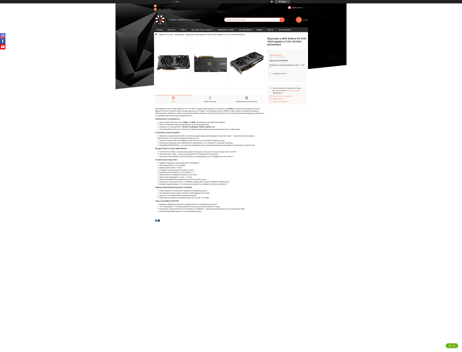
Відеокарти (179, 35)
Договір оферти (245, 30)
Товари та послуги (166, 35)
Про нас (270, 30)
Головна (159, 30)
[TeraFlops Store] (160, 19)
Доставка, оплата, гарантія (201, 30)
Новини (260, 30)
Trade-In (183, 30)
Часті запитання (284, 30)
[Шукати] (282, 19)
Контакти (171, 30)
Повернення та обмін (225, 30)
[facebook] (156, 221)
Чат (453, 346)
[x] (159, 221)
